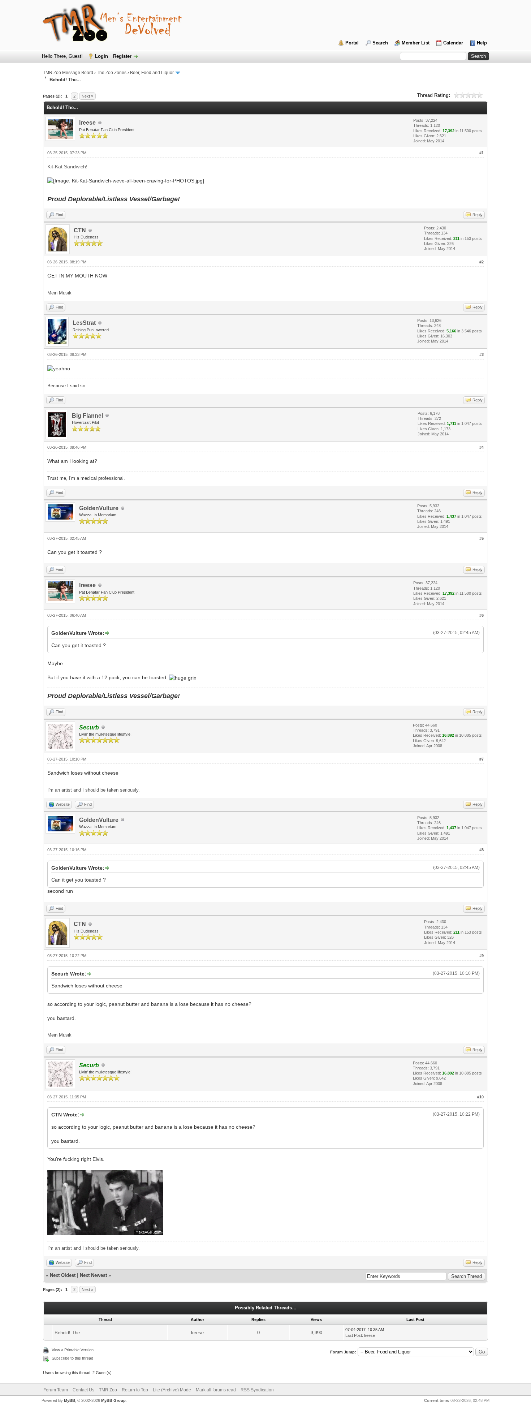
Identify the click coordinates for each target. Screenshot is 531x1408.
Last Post (353, 1335)
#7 (481, 759)
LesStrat (84, 323)
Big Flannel (87, 416)
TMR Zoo (108, 1389)
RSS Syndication (257, 1389)
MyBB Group (113, 1400)
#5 (481, 538)
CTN (80, 230)
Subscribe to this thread (72, 1358)
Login (101, 56)
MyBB (69, 1400)
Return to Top (135, 1389)
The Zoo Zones (111, 72)
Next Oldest (62, 1275)
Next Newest (93, 1275)
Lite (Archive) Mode (172, 1389)
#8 (481, 850)
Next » (87, 96)
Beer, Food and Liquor (152, 72)
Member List (415, 43)
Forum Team (55, 1389)
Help (482, 43)
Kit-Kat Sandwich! (67, 166)
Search (380, 43)
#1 (481, 153)
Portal (352, 43)
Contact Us (83, 1389)
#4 (481, 447)
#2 (481, 262)
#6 (481, 615)
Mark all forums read (216, 1389)
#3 (481, 354)
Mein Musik (59, 293)
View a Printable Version (73, 1350)
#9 (481, 955)
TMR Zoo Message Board (68, 72)
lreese (87, 123)
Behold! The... (69, 1332)
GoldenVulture (98, 508)
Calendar (453, 43)
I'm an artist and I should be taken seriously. (93, 790)
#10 (480, 1097)
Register (122, 56)
